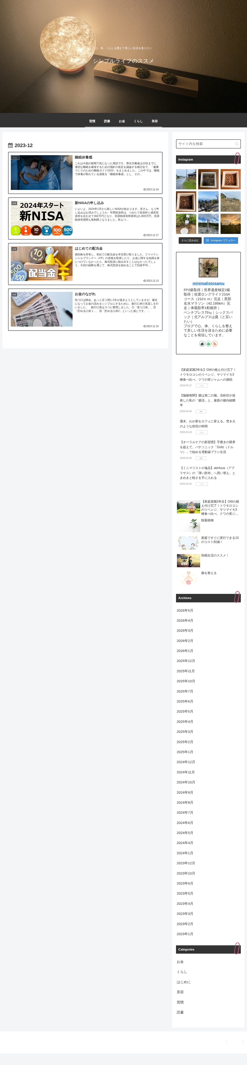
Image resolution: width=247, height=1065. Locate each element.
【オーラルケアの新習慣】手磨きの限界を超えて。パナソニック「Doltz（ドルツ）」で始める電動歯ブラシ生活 (207, 447)
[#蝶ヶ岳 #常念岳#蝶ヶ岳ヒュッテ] (208, 224)
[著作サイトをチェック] (202, 344)
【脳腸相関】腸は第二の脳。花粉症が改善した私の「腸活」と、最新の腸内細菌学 (207, 400)
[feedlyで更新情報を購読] (208, 344)
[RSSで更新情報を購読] (215, 344)
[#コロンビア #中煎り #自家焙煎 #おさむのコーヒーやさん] (186, 201)
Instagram (235, 1041)
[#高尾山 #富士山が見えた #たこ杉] (208, 201)
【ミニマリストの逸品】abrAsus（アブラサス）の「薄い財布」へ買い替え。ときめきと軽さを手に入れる (207, 472)
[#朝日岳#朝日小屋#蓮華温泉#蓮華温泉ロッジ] (231, 224)
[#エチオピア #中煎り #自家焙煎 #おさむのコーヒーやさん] (231, 179)
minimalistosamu (208, 283)
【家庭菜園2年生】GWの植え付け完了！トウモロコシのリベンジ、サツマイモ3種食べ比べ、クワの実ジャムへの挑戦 (208, 374)
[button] (236, 144)
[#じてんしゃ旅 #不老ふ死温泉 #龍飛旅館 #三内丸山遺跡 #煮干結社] (186, 179)
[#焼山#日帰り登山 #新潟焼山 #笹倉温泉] (231, 201)
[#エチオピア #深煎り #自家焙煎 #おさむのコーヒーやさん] (208, 179)
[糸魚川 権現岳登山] (186, 224)
